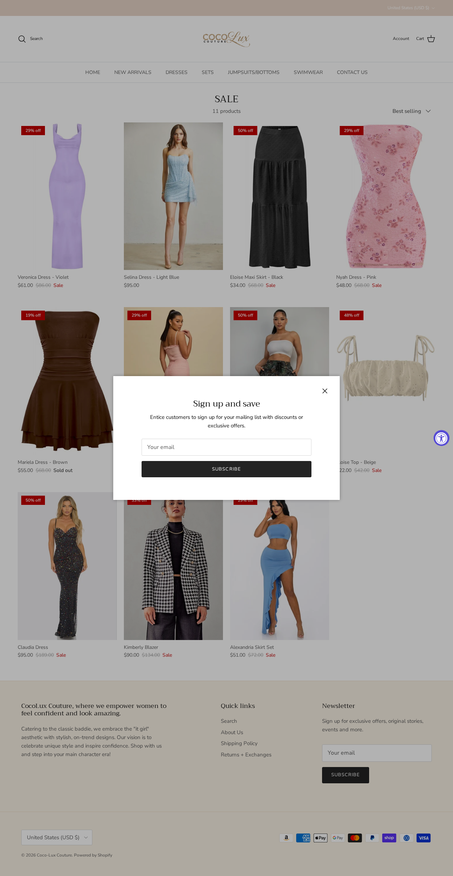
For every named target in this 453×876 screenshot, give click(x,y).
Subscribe (226, 469)
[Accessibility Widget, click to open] (441, 438)
